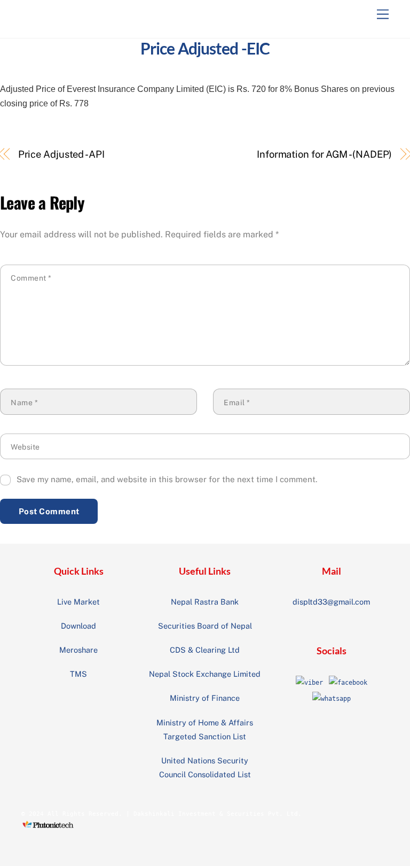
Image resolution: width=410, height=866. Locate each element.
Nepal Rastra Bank (205, 601)
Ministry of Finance (205, 697)
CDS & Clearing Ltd (205, 649)
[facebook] (348, 682)
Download (78, 625)
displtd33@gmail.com (331, 601)
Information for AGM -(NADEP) (324, 154)
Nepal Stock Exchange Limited (205, 673)
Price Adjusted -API (61, 154)
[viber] (309, 682)
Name (24, 402)
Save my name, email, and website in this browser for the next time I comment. (167, 479)
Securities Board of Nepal (205, 625)
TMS (78, 673)
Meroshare (78, 649)
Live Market (78, 601)
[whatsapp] (331, 698)
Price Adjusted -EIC (205, 48)
